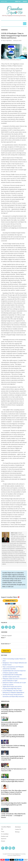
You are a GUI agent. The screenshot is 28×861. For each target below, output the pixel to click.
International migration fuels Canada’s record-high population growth (14, 804)
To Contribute (5, 834)
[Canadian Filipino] (14, 11)
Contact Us (18, 829)
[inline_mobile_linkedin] (16, 860)
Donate (3, 841)
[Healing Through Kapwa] (14, 612)
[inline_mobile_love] (2, 860)
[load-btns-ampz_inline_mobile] (26, 860)
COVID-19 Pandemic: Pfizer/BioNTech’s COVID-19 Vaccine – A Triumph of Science (13, 815)
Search (25, 1)
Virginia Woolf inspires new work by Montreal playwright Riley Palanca (12, 780)
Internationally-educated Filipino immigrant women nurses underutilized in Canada (12, 724)
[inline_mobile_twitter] (12, 860)
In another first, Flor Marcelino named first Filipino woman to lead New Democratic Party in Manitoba (13, 792)
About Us (17, 1)
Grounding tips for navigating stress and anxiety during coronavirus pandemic (13, 711)
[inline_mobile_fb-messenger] (21, 860)
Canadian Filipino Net (6, 828)
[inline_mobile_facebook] (7, 860)
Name (3, 637)
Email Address (5, 643)
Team (2, 831)
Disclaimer (18, 827)
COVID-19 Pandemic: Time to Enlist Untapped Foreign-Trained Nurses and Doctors (14, 36)
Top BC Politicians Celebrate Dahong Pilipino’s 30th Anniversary (13, 746)
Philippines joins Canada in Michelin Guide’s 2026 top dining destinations (12, 735)
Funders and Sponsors (4, 837)
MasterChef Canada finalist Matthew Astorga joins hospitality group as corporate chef (13, 758)
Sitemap (17, 832)
